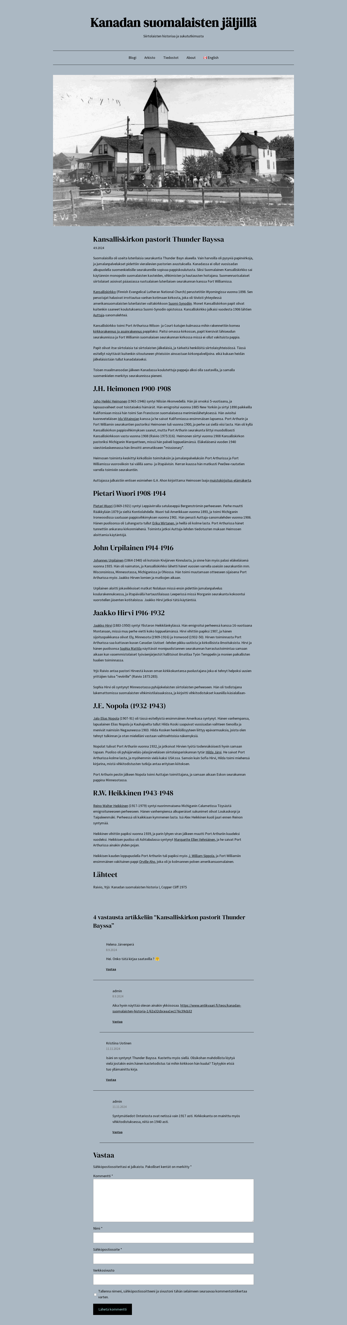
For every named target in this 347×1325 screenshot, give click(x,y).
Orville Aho (147, 861)
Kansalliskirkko (104, 291)
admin (117, 991)
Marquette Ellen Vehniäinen (194, 839)
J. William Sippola (201, 855)
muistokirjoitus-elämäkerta (230, 480)
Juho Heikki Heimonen (110, 401)
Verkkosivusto (103, 1270)
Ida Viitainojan (128, 418)
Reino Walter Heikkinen (110, 805)
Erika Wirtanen (163, 523)
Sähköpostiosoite (107, 1249)
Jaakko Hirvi (102, 625)
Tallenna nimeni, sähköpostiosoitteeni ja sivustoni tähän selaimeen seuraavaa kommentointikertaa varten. (172, 1294)
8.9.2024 (111, 950)
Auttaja (98, 315)
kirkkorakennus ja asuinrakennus (118, 331)
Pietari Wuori (103, 506)
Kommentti (103, 1176)
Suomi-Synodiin (180, 303)
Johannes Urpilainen (108, 560)
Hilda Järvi (213, 752)
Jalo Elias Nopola (106, 718)
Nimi (98, 1228)
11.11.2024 (113, 1049)
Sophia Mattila (131, 648)
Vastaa (111, 969)
